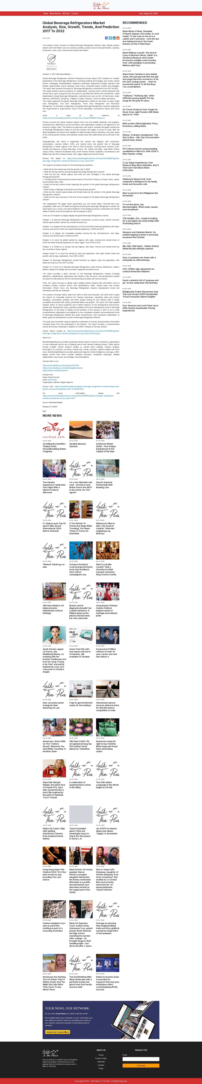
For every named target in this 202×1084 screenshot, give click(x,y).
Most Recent (55, 13)
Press (101, 1068)
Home (45, 13)
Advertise (101, 1062)
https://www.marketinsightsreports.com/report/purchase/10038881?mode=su (74, 118)
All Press (66, 13)
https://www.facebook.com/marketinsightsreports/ (63, 368)
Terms (101, 1055)
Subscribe (141, 1066)
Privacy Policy (101, 1058)
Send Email (52, 380)
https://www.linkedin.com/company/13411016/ (61, 365)
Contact (74, 13)
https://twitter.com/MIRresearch (55, 370)
